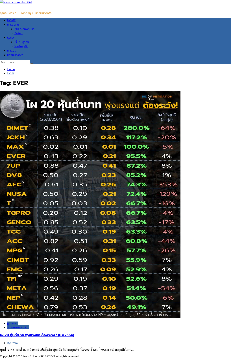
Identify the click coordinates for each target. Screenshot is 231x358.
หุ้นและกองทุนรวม (25, 29)
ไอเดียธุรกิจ (21, 46)
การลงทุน (13, 25)
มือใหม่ (18, 33)
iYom (15, 343)
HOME (11, 20)
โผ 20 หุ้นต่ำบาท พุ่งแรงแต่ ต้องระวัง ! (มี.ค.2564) (37, 335)
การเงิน (11, 51)
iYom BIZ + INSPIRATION (16, 6)
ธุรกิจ (10, 38)
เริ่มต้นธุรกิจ (21, 42)
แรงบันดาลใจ (15, 55)
